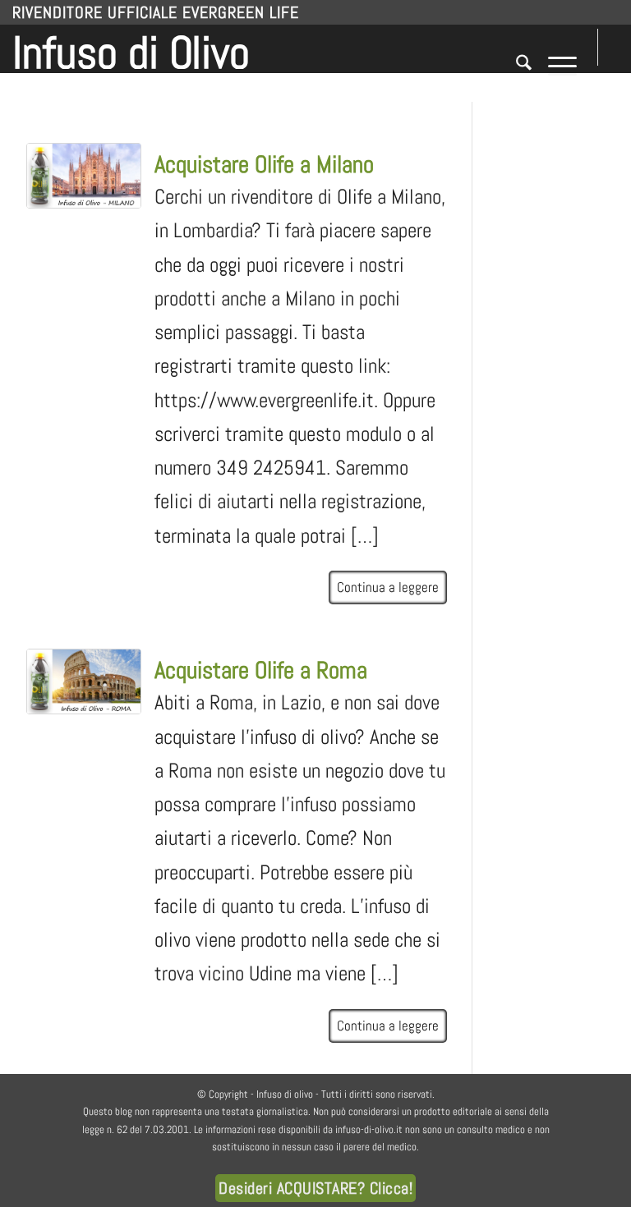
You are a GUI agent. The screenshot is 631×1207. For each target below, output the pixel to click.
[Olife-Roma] (83, 681)
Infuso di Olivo (131, 49)
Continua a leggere (388, 587)
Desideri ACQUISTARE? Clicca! (315, 1188)
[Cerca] (516, 66)
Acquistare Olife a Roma (260, 670)
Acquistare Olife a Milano (264, 164)
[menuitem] (516, 66)
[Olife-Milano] (83, 176)
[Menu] (554, 66)
